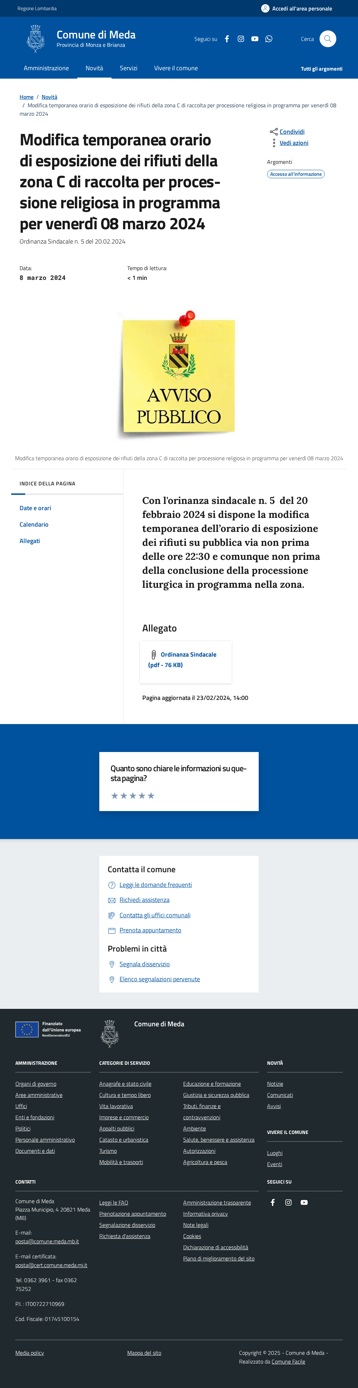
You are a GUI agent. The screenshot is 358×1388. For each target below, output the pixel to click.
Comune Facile (288, 1361)
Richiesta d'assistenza (124, 1236)
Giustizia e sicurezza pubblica (216, 1095)
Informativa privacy (205, 1213)
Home (27, 97)
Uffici (21, 1106)
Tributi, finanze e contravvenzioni (202, 1111)
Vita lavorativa (116, 1106)
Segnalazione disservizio (127, 1225)
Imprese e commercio (124, 1117)
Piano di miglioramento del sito (219, 1258)
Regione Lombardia (37, 8)
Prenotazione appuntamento (132, 1213)
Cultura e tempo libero (125, 1095)
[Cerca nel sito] (328, 38)
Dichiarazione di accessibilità (215, 1247)
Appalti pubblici (116, 1128)
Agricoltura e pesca (205, 1162)
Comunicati (280, 1095)
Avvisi (274, 1106)
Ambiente (194, 1128)
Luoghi (274, 1153)
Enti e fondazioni (34, 1117)
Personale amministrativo (45, 1139)
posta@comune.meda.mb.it (47, 1241)
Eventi (274, 1164)
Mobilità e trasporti (121, 1162)
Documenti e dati (35, 1151)
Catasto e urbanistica (123, 1139)
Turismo (108, 1151)
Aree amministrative (39, 1095)
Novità (49, 97)
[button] (297, 8)
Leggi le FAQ (113, 1202)
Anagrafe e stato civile (125, 1083)
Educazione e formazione (212, 1083)
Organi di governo (35, 1083)
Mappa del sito (144, 1353)
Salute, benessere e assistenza (219, 1139)
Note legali (195, 1225)
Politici (22, 1128)
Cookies (192, 1236)
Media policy (29, 1353)
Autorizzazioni (199, 1151)
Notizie (275, 1083)
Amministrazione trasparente (217, 1202)
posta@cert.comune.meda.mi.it (51, 1265)
